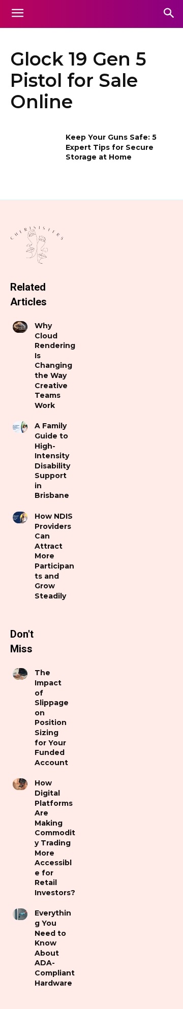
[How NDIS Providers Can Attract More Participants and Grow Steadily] (20, 517)
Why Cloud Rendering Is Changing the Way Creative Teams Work (55, 365)
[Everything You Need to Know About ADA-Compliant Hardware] (20, 914)
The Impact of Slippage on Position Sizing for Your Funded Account (52, 717)
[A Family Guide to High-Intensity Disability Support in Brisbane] (20, 427)
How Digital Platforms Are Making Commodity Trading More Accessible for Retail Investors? (55, 837)
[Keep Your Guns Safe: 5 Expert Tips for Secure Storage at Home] (34, 150)
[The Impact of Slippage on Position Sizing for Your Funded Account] (20, 674)
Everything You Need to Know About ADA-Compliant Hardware (55, 947)
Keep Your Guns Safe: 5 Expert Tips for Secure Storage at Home (111, 147)
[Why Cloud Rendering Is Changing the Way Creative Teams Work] (20, 327)
